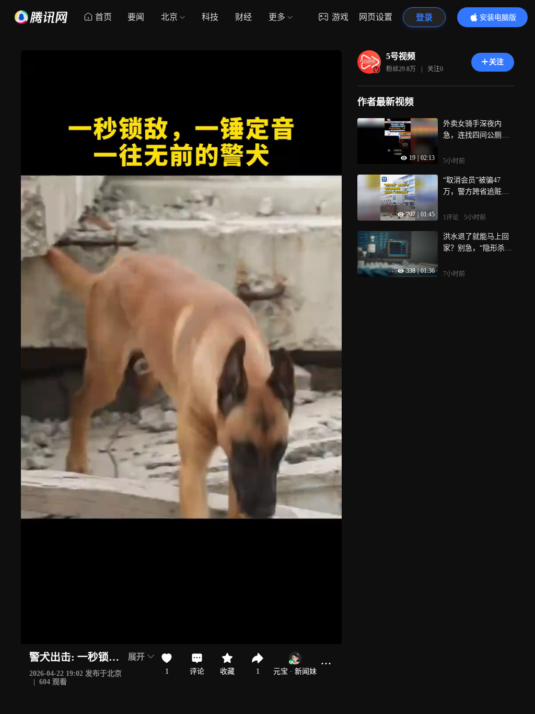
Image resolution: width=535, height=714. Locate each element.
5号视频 (400, 56)
